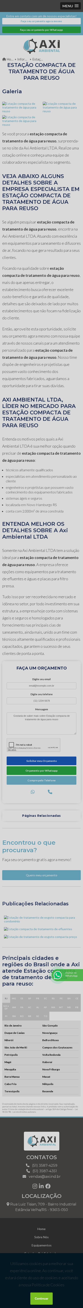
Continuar (41, 1298)
